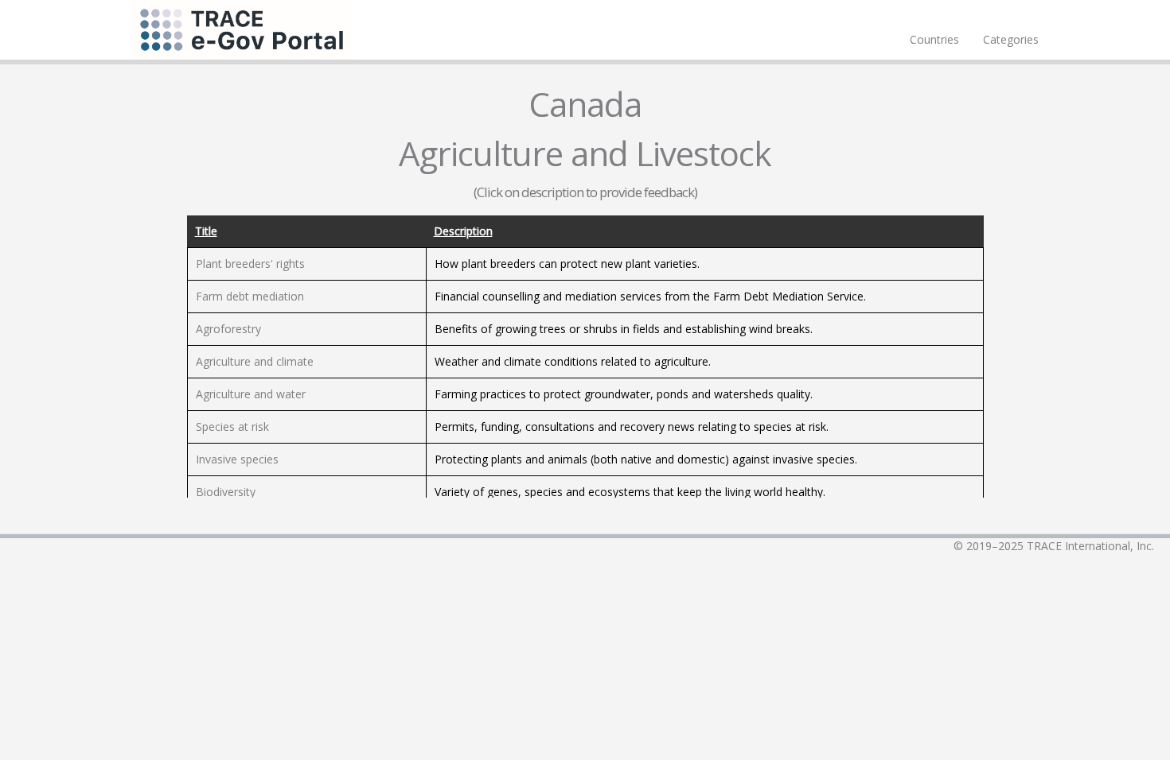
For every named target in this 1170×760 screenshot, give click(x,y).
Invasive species (237, 459)
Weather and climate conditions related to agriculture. (573, 361)
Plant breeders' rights (250, 263)
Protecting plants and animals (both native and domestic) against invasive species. (646, 459)
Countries (934, 39)
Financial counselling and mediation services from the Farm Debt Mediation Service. (650, 296)
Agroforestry (228, 328)
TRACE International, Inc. (1090, 545)
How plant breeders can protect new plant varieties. (567, 263)
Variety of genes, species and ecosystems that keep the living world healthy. (630, 491)
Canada (585, 103)
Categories (1011, 39)
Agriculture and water (251, 393)
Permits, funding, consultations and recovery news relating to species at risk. (632, 426)
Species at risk (232, 426)
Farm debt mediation (250, 296)
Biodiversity (225, 491)
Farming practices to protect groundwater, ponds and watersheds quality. (624, 393)
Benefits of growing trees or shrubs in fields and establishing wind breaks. (624, 328)
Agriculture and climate (255, 361)
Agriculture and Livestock (585, 153)
